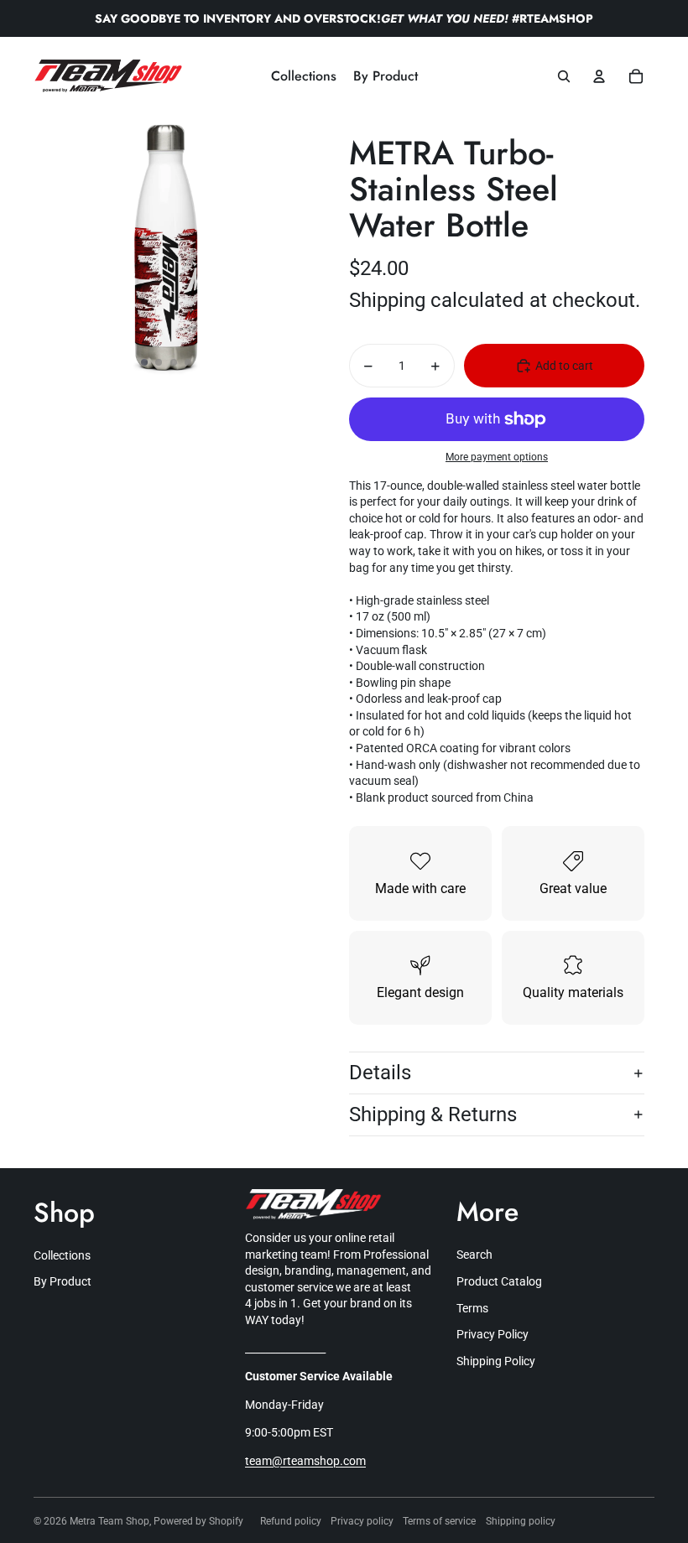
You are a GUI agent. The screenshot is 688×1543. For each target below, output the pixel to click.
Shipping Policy (495, 1361)
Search (474, 1254)
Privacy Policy (492, 1334)
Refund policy (290, 1521)
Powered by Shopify (198, 1521)
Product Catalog (499, 1281)
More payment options (497, 457)
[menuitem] (303, 76)
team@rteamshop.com (305, 1461)
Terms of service (439, 1521)
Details (380, 1072)
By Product (62, 1281)
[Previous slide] (47, 248)
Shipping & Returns (433, 1114)
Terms (472, 1308)
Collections (62, 1255)
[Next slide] (285, 248)
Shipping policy (520, 1521)
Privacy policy (362, 1521)
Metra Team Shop (109, 1521)
